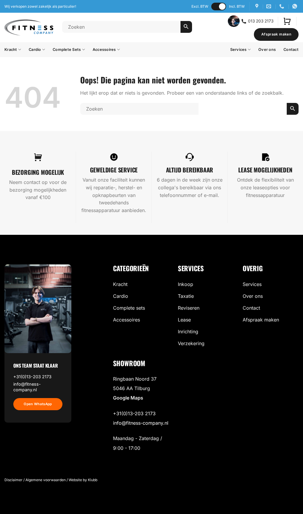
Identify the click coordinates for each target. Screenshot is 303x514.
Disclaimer (13, 480)
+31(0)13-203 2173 (32, 376)
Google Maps (128, 398)
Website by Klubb (83, 480)
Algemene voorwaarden (45, 480)
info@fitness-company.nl (27, 387)
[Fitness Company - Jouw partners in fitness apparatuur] (28, 28)
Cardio (35, 49)
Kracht (10, 49)
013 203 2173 (260, 20)
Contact (291, 49)
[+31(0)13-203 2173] (282, 6)
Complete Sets (67, 49)
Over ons (267, 49)
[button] (287, 21)
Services (238, 49)
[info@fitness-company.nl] (269, 6)
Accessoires (104, 49)
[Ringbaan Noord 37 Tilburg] (257, 6)
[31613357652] (295, 6)
